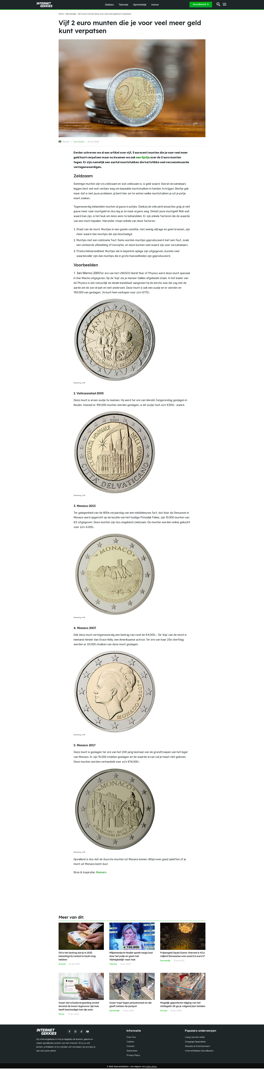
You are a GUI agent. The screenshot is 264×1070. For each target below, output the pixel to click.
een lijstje (143, 157)
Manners (101, 872)
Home (61, 14)
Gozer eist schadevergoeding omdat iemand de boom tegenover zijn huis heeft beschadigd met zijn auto (79, 1006)
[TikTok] (81, 1031)
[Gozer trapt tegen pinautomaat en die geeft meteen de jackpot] (132, 986)
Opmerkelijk (71, 14)
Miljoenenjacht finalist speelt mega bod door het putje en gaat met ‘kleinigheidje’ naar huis (131, 956)
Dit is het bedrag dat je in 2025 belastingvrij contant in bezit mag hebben (77, 956)
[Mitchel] (60, 141)
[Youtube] (87, 1031)
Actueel (62, 964)
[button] (218, 5)
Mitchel (66, 141)
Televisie (113, 964)
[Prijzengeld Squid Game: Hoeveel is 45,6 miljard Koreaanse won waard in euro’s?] (182, 936)
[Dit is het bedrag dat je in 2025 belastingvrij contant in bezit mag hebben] (81, 936)
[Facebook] (69, 1031)
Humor (61, 1014)
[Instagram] (75, 1031)
